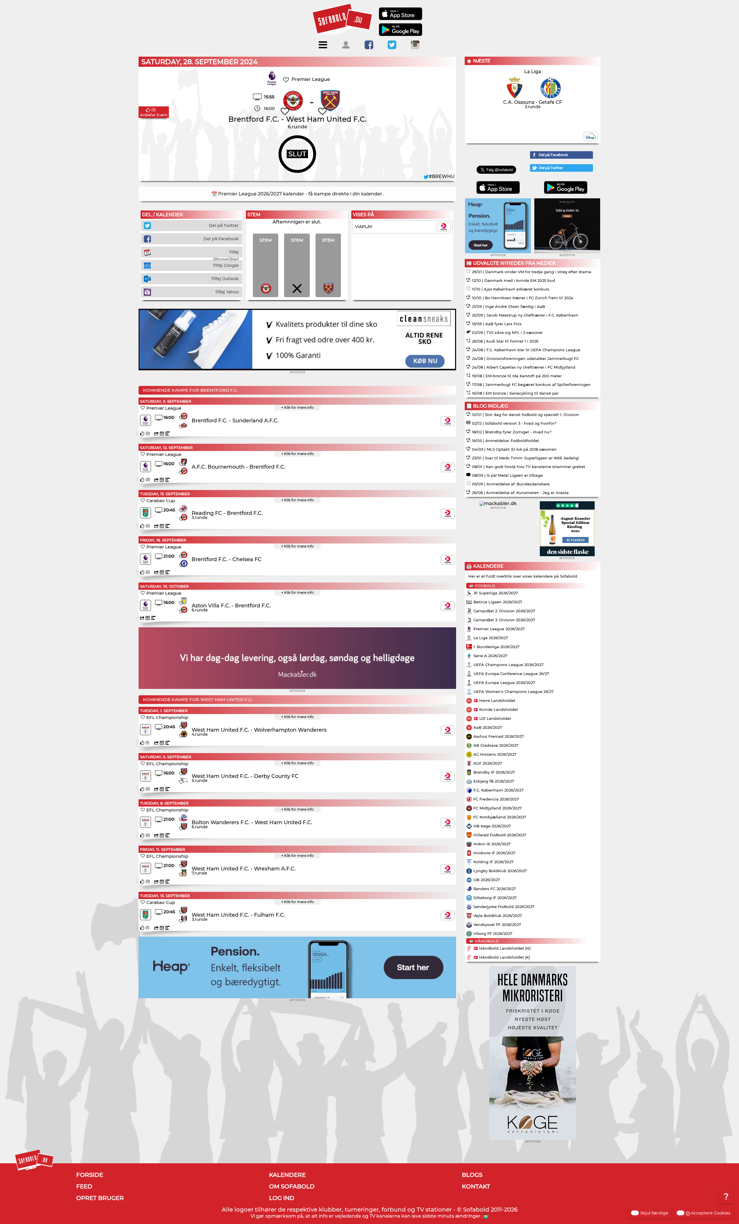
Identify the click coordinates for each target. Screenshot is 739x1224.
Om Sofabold (292, 1186)
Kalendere (287, 1174)
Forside (89, 1174)
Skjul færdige (654, 1213)
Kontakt (476, 1186)
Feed (84, 1186)
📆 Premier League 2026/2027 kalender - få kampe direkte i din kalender (296, 194)
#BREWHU (442, 176)
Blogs (472, 1174)
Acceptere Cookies (710, 1213)
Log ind (281, 1198)
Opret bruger (100, 1198)
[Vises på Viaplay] (448, 421)
